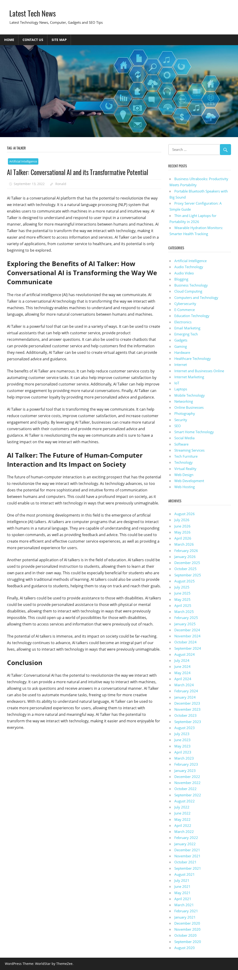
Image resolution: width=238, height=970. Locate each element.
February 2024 (186, 691)
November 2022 (187, 782)
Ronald (60, 184)
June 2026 (182, 526)
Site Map (59, 39)
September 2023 (187, 721)
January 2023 (185, 770)
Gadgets (180, 340)
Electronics (183, 322)
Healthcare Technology (192, 358)
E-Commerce (184, 309)
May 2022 (182, 819)
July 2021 (181, 880)
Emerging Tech (186, 334)
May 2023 (182, 746)
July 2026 (181, 519)
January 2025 (185, 624)
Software (181, 444)
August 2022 (184, 801)
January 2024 (185, 697)
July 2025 (181, 587)
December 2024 (187, 630)
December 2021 (187, 850)
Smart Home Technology (194, 431)
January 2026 (185, 556)
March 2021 (184, 904)
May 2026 (182, 532)
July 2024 (181, 660)
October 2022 (185, 788)
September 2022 (187, 795)
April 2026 (182, 538)
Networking (183, 401)
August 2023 (184, 727)
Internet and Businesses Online (199, 370)
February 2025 (186, 617)
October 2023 (185, 715)
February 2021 (186, 911)
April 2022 (182, 825)
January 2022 (185, 844)
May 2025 (182, 599)
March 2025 (184, 611)
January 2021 (185, 917)
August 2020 (184, 947)
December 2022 (187, 776)
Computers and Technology (196, 297)
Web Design (183, 474)
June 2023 (182, 739)
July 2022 (181, 807)
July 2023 (181, 733)
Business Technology (191, 285)
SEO (177, 425)
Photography (184, 413)
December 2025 (187, 562)
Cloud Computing (188, 291)
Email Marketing (187, 328)
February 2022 (186, 837)
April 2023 (182, 752)
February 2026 (186, 550)
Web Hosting (184, 486)
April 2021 (182, 898)
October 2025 (185, 568)
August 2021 (184, 874)
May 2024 (182, 672)
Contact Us (33, 39)
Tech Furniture (186, 456)
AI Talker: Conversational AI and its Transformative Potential (77, 172)
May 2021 (182, 892)
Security (180, 419)
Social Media (184, 438)
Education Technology (191, 315)
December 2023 (187, 703)
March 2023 (184, 758)
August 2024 (184, 654)
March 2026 (184, 544)
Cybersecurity (185, 303)
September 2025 (187, 575)
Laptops (180, 389)
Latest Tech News (32, 13)
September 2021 (187, 868)
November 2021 (187, 856)
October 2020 (185, 935)
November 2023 (187, 709)
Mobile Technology (189, 395)
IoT (176, 383)
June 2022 (182, 813)
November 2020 (187, 929)
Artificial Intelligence (23, 161)
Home (9, 39)
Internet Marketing (189, 377)
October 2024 (185, 642)
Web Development (189, 480)
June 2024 (182, 666)
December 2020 (187, 923)
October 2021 (185, 862)
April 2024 (182, 678)
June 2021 (182, 886)
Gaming (180, 346)
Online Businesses (189, 407)
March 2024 (184, 685)
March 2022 (184, 831)
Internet (180, 364)
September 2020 (187, 941)
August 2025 (184, 581)
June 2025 (182, 593)
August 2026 (184, 513)
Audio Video (184, 273)
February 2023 (186, 764)
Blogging (181, 279)
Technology (183, 462)
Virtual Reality (185, 468)
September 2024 (187, 648)
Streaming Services (189, 450)
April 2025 (182, 605)
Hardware (182, 352)
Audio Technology (188, 266)
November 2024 (187, 636)
